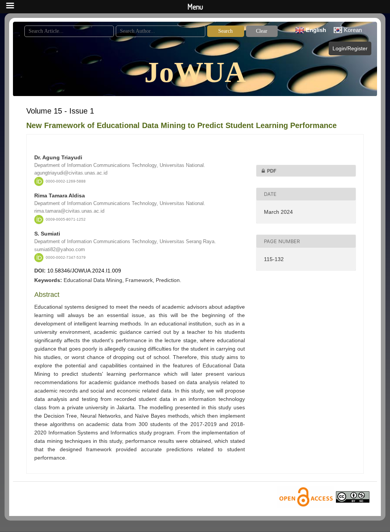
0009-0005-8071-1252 (66, 219)
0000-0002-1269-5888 (66, 181)
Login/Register (350, 48)
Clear (261, 31)
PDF (272, 171)
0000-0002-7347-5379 (66, 257)
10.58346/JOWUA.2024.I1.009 (84, 271)
